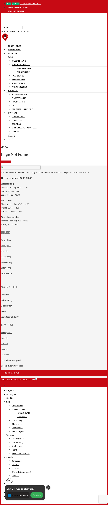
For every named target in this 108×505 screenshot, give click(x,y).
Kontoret (17, 120)
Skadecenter (18, 101)
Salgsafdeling (19, 61)
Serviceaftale (18, 83)
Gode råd (16, 124)
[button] (25, 492)
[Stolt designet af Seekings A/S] (36, 379)
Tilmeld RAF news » (12, 373)
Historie (4, 349)
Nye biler (12, 53)
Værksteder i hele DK (22, 109)
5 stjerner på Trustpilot (30, 4)
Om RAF (15, 131)
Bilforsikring (18, 79)
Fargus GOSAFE (24, 68)
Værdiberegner (19, 87)
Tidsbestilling (19, 98)
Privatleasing (6, 262)
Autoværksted (19, 94)
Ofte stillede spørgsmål (24, 127)
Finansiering (18, 76)
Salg (10, 57)
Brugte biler (14, 46)
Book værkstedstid (16, 11)
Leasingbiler (14, 49)
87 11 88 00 (25, 178)
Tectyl (15, 105)
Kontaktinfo (18, 116)
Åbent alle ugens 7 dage (18, 7)
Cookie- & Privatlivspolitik (12, 366)
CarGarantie (23, 72)
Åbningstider (6, 332)
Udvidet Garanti (20, 64)
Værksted (13, 90)
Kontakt (12, 113)
